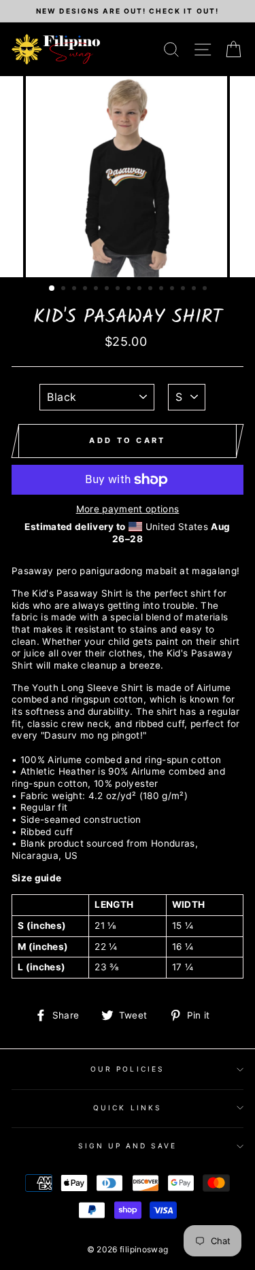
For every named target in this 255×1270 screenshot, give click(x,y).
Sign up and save (127, 1146)
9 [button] (140, 289)
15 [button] (206, 289)
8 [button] (129, 289)
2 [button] (64, 289)
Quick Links (127, 1108)
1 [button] (52, 288)
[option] (127, 11)
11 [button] (162, 289)
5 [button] (97, 289)
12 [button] (173, 289)
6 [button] (108, 289)
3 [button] (75, 289)
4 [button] (86, 289)
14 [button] (195, 289)
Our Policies (127, 1069)
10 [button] (151, 289)
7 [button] (119, 289)
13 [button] (184, 289)
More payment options (128, 509)
